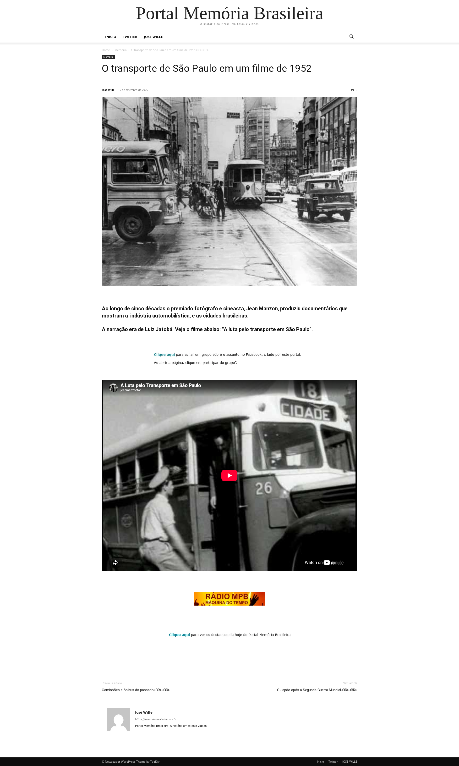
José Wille (108, 90)
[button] (351, 37)
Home (106, 50)
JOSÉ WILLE (153, 36)
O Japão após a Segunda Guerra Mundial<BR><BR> (317, 690)
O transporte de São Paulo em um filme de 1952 (206, 68)
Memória (121, 50)
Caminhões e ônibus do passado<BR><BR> (136, 690)
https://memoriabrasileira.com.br (155, 719)
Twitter (130, 36)
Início (110, 36)
